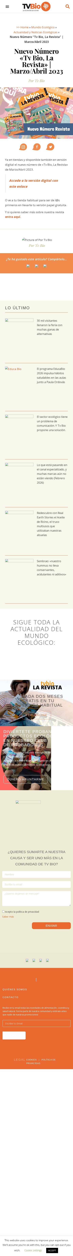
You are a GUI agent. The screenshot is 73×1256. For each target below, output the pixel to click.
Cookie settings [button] (33, 1250)
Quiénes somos (15, 989)
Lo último (17, 308)
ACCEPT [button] (52, 1250)
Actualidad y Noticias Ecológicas (35, 32)
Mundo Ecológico (43, 27)
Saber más (8, 916)
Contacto (11, 997)
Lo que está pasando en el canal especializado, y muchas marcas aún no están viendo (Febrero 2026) (52, 473)
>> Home (22, 27)
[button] (7, 6)
